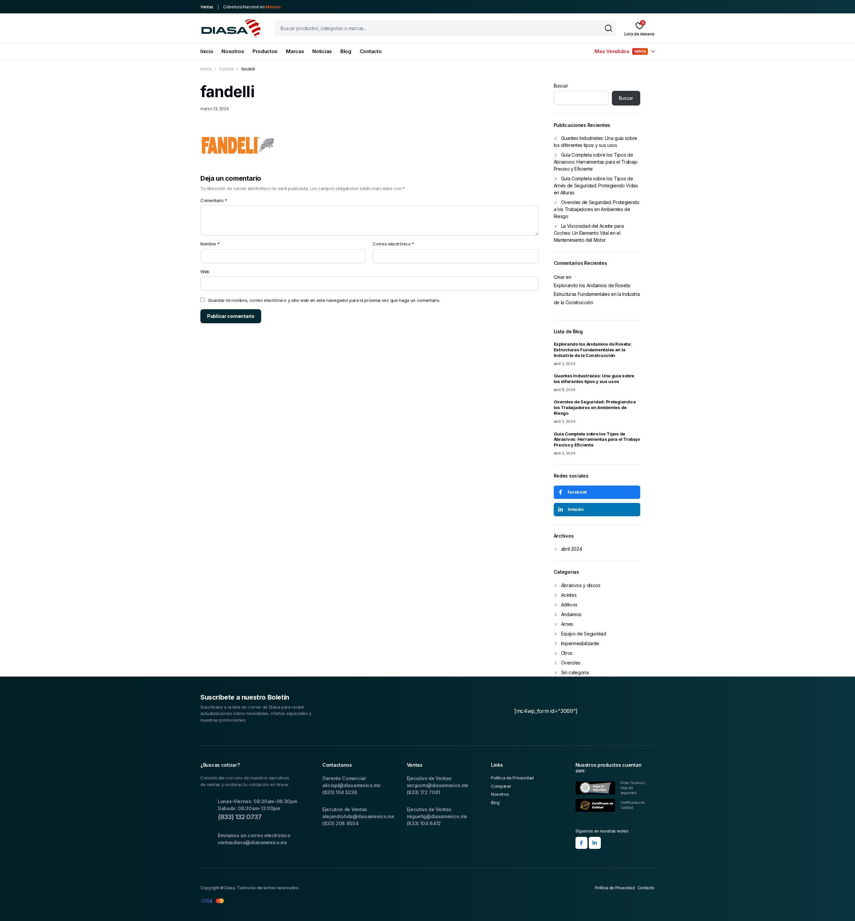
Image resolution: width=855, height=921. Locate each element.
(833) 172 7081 (424, 792)
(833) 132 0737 (240, 817)
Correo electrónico (393, 243)
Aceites (569, 595)
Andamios (571, 614)
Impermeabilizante (580, 643)
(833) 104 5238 (339, 792)
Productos (265, 51)
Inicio (206, 51)
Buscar (561, 85)
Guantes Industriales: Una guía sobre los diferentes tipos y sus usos (595, 141)
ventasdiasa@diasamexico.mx (252, 842)
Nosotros (232, 51)
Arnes (567, 624)
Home (206, 68)
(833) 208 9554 (340, 823)
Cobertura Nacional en (252, 6)
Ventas (206, 6)
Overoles (570, 663)
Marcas (295, 51)
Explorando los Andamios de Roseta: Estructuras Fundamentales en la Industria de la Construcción (597, 294)
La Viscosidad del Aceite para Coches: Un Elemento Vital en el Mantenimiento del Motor (589, 233)
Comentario (213, 200)
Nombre (209, 243)
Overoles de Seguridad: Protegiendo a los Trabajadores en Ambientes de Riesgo (597, 209)
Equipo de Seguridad (583, 633)
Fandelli (226, 68)
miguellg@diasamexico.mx (437, 816)
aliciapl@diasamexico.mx (351, 785)
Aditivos (569, 604)
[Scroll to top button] (840, 906)
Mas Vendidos (620, 51)
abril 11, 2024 (565, 389)
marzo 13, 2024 (214, 108)
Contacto (371, 51)
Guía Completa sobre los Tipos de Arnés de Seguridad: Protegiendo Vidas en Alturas (596, 185)
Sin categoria (575, 672)
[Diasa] (231, 28)
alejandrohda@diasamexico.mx (358, 816)
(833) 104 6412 (424, 823)
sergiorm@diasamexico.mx (438, 785)
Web (204, 271)
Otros (566, 653)
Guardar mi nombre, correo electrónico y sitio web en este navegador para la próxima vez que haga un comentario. (324, 300)
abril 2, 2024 (564, 363)
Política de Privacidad (512, 777)
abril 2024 (571, 549)
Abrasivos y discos (581, 585)
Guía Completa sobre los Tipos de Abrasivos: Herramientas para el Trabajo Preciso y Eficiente (596, 162)
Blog (345, 51)
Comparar (501, 786)
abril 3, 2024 (564, 421)
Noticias (322, 51)
